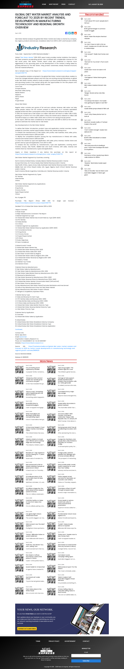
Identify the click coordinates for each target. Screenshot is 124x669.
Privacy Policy (54, 641)
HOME (44, 4)
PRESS (63, 4)
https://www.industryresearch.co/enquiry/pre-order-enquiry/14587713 (39, 154)
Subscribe (86, 661)
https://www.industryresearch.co (32, 343)
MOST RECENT (53, 4)
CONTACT (71, 4)
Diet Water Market (27, 57)
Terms (38, 641)
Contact (86, 641)
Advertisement (70, 641)
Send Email (22, 337)
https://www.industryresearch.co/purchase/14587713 (33, 203)
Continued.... (19, 329)
